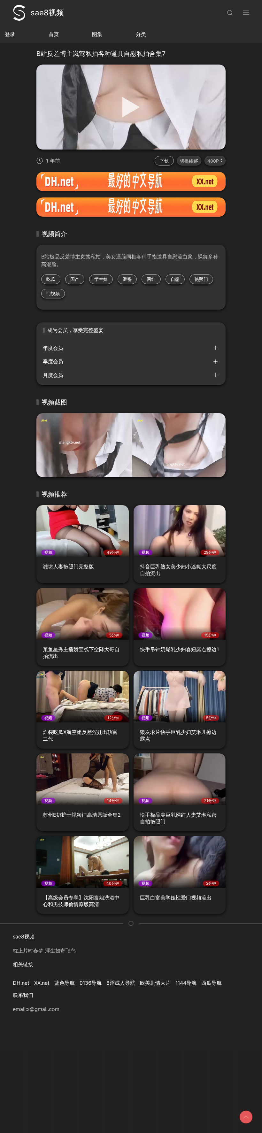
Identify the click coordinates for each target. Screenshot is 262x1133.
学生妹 (101, 279)
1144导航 (185, 983)
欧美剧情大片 (155, 983)
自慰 (175, 279)
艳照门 (201, 279)
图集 (97, 34)
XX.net (42, 983)
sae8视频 (47, 12)
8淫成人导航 (120, 983)
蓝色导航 (64, 983)
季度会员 (53, 361)
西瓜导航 (211, 983)
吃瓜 (50, 279)
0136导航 (91, 983)
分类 (141, 34)
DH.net (21, 983)
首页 (54, 34)
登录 (10, 34)
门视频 (53, 293)
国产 (74, 279)
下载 (164, 160)
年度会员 (53, 348)
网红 (151, 279)
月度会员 (53, 375)
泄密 (127, 279)
